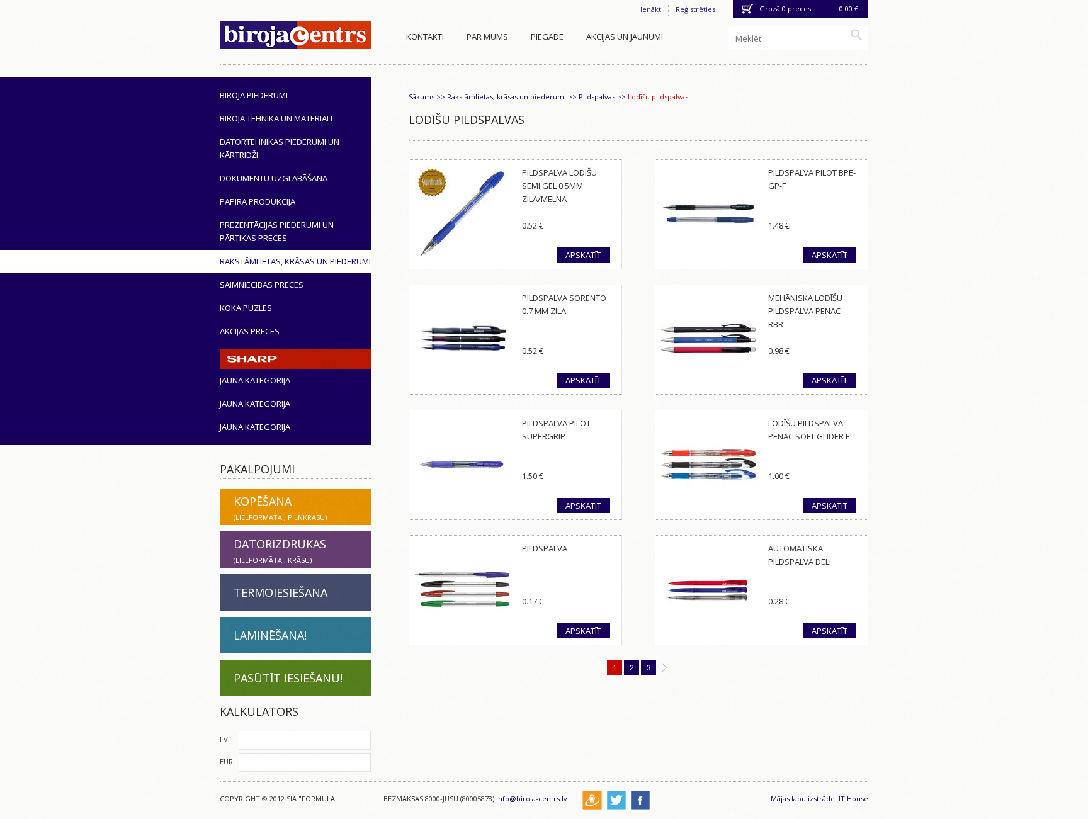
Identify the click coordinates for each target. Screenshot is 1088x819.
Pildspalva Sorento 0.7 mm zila (564, 304)
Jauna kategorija (255, 380)
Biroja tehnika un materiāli (276, 118)
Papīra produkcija (257, 201)
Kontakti (425, 36)
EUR (226, 761)
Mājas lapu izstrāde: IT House (819, 798)
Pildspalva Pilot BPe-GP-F (812, 179)
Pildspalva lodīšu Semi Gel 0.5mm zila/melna (559, 186)
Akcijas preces (250, 331)
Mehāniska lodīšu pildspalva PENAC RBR (805, 311)
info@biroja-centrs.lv (531, 798)
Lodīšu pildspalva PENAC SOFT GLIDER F (808, 429)
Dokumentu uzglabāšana (273, 178)
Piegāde (547, 36)
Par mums (487, 36)
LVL (226, 739)
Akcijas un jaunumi (624, 36)
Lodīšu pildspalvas (658, 96)
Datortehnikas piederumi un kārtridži (279, 148)
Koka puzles (246, 307)
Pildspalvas (597, 96)
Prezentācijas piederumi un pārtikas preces (277, 231)
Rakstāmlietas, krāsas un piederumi (295, 261)
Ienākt (650, 9)
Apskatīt (583, 255)
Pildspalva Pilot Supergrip (556, 429)
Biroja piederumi (254, 95)
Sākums (421, 96)
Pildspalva (544, 548)
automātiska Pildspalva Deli (799, 555)
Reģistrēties (695, 9)
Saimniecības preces (261, 284)
